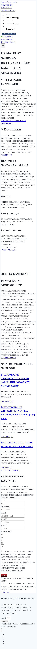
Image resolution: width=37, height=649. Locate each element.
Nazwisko (5, 506)
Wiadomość (6, 531)
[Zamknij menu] (1, 630)
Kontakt (10, 29)
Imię (3, 500)
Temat (4, 525)
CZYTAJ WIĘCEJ (7, 401)
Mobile (4, 519)
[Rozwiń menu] (3, 45)
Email (3, 513)
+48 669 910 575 (9, 34)
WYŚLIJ (4, 575)
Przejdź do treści (9, 2)
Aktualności (12, 23)
